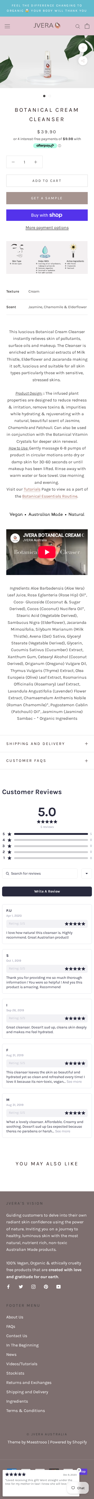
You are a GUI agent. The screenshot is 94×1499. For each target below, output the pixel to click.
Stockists (15, 1373)
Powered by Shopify (68, 1441)
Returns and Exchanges (28, 1382)
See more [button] (74, 1081)
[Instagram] (33, 1286)
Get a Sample (47, 198)
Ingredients (17, 1401)
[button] (45, 834)
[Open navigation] (7, 26)
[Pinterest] (46, 1286)
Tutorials (32, 489)
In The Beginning (22, 1345)
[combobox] (86, 873)
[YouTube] (58, 1286)
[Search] (77, 26)
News (11, 1354)
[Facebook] (8, 1286)
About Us (14, 1317)
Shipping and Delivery (35, 743)
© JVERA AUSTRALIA (47, 1434)
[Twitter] (21, 1286)
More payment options (47, 227)
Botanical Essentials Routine (49, 496)
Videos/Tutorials (21, 1363)
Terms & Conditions (25, 1410)
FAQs (10, 1326)
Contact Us (16, 1335)
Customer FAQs (26, 760)
